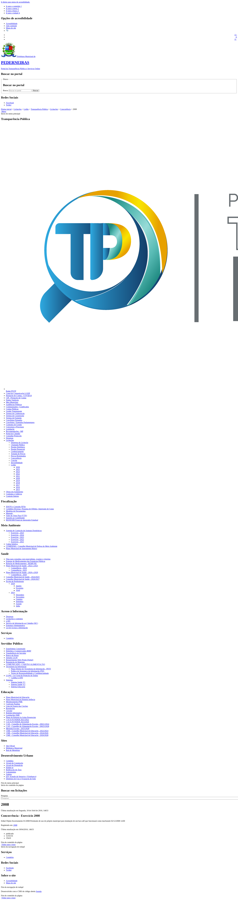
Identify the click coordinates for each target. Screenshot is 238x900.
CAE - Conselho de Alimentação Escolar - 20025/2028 (27, 726)
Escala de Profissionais (15, 581)
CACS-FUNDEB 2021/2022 (17, 720)
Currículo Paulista (13, 704)
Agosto (19, 604)
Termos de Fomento (14, 418)
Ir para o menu (12, 8)
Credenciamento (17, 451)
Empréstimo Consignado (15, 649)
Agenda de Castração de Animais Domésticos (24, 531)
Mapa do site (11, 28)
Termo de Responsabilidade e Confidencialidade (30, 673)
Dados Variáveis (12, 400)
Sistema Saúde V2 (18, 684)
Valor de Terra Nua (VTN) (16, 516)
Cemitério (10, 638)
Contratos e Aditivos (14, 494)
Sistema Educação (18, 687)
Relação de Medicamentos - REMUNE (21, 563)
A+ (235, 35)
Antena (9, 774)
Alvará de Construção (14, 763)
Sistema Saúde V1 (18, 682)
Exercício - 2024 (17, 535)
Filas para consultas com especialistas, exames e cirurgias (28, 559)
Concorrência (65, 109)
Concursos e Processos (15, 427)
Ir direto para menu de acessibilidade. (15, 2)
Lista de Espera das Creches (17, 706)
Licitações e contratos (14, 619)
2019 (18, 480)
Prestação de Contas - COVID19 (19, 396)
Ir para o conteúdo (14, 6)
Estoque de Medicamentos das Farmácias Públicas (25, 561)
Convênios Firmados (14, 420)
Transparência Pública (39, 109)
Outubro (19, 599)
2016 (18, 487)
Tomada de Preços (18, 454)
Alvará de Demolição (14, 765)
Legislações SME (13, 715)
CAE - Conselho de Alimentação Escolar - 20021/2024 (27, 724)
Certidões (9, 761)
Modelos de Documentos (16, 511)
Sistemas (9, 680)
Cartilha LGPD (17, 678)
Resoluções (10, 708)
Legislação (10, 429)
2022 (18, 474)
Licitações (18, 109)
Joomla (39, 891)
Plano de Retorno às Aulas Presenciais (21, 717)
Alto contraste (11, 26)
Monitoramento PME (14, 702)
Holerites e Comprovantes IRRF (18, 651)
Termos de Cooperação (15, 416)
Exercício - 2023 (17, 537)
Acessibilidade (11, 23)
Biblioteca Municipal (14, 748)
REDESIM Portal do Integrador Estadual (22, 520)
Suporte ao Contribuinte (15, 518)
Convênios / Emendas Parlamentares (20, 422)
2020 (18, 478)
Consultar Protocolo (14, 436)
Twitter (9, 870)
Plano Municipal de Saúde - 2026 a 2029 (22, 572)
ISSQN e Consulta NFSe (16, 507)
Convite (14, 460)
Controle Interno (12, 496)
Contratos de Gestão (14, 425)
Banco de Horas (12, 655)
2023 (18, 472)
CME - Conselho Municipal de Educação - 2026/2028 (27, 735)
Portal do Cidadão (13, 434)
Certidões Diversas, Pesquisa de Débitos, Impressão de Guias (30, 509)
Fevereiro (19, 588)
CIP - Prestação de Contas (16, 398)
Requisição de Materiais (15, 662)
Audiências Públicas (14, 404)
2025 (18, 469)
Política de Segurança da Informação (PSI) (27, 671)
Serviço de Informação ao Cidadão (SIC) (22, 623)
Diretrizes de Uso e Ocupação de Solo (21, 779)
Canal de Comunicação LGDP (18, 393)
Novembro (20, 597)
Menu (3, 111)
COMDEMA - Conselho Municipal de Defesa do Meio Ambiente (31, 546)
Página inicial (6, 109)
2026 (18, 467)
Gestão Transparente (14, 411)
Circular (9, 711)
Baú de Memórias (13, 750)
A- (235, 39)
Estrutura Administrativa (15, 625)
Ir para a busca (12, 11)
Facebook (10, 868)
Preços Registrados (18, 456)
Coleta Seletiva (12, 544)
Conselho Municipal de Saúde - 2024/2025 (23, 577)
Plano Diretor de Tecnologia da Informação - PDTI (31, 669)
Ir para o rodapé (13, 13)
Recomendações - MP (14, 431)
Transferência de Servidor (16, 653)
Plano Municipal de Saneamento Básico (21, 548)
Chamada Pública (18, 445)
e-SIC (8, 621)
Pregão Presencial (18, 449)
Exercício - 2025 (17, 533)
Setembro (19, 601)
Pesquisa (4, 796)
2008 (15, 825)
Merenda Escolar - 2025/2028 (17, 729)
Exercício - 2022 (17, 539)
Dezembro (20, 595)
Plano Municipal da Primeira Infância (20, 699)
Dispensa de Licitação (19, 442)
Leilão (26, 109)
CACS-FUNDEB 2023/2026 (17, 722)
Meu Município (12, 402)
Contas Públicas (12, 409)
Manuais (9, 513)
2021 (18, 476)
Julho (18, 606)
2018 (18, 483)
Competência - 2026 (19, 575)
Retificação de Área (13, 770)
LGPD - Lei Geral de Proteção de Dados (22, 675)
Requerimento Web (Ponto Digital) (19, 660)
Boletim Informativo (14, 713)
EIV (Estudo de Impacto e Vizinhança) (21, 776)
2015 (18, 489)
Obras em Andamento (14, 492)
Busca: (6, 90)
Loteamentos (11, 772)
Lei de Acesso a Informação (17, 628)
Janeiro (18, 586)
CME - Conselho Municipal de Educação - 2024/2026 (27, 733)
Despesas (9, 438)
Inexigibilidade (17, 463)
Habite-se (9, 767)
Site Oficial (10, 746)
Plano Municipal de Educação (17, 697)
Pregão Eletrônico (18, 447)
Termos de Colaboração (15, 413)
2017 (18, 485)
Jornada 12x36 (11, 658)
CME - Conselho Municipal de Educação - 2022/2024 (27, 731)
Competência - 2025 (19, 570)
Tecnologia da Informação (16, 667)
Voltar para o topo (8, 844)
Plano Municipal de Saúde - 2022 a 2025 (22, 566)
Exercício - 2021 (17, 542)
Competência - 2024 (19, 568)
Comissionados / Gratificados (17, 407)
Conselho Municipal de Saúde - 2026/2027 (23, 579)
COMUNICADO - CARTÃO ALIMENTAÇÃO (25, 664)
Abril (18, 590)
